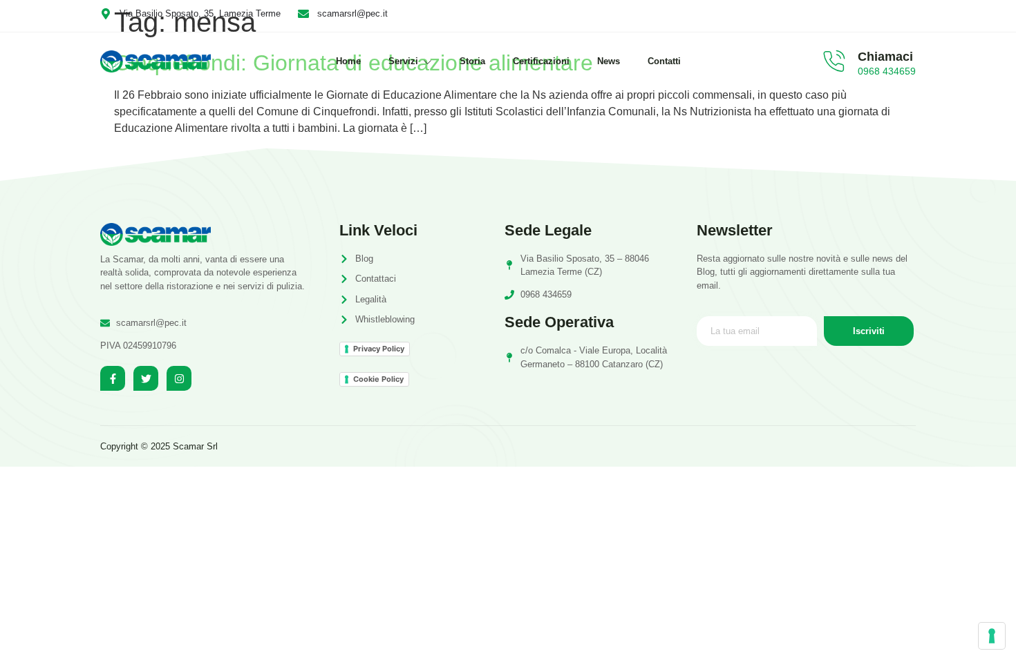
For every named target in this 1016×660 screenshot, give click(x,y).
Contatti (664, 61)
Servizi (403, 61)
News (608, 61)
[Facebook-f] (112, 378)
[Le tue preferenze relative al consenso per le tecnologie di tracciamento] (992, 636)
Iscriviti (869, 331)
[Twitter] (145, 378)
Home (348, 61)
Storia (472, 61)
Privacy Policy (378, 348)
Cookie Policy (378, 379)
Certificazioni (541, 61)
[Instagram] (179, 378)
